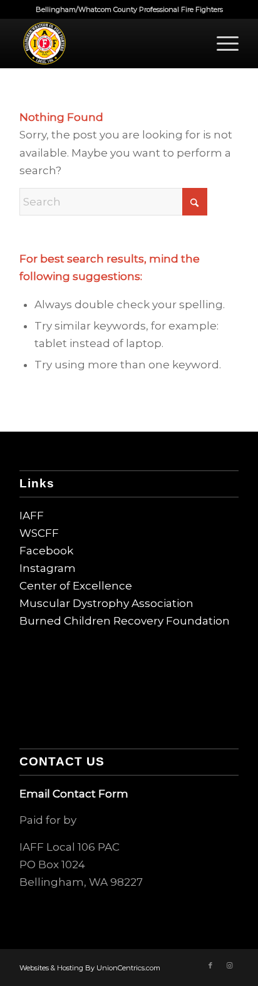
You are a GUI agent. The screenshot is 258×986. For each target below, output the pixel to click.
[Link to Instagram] (229, 965)
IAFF (31, 515)
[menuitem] (221, 43)
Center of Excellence (75, 585)
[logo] (107, 43)
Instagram (47, 568)
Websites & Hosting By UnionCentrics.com (89, 967)
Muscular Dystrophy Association (106, 603)
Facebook (46, 550)
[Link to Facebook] (210, 965)
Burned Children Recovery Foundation (124, 621)
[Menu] (221, 43)
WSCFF (39, 533)
